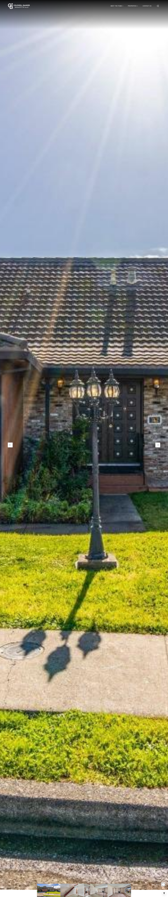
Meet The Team (116, 6)
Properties (132, 6)
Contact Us (147, 6)
